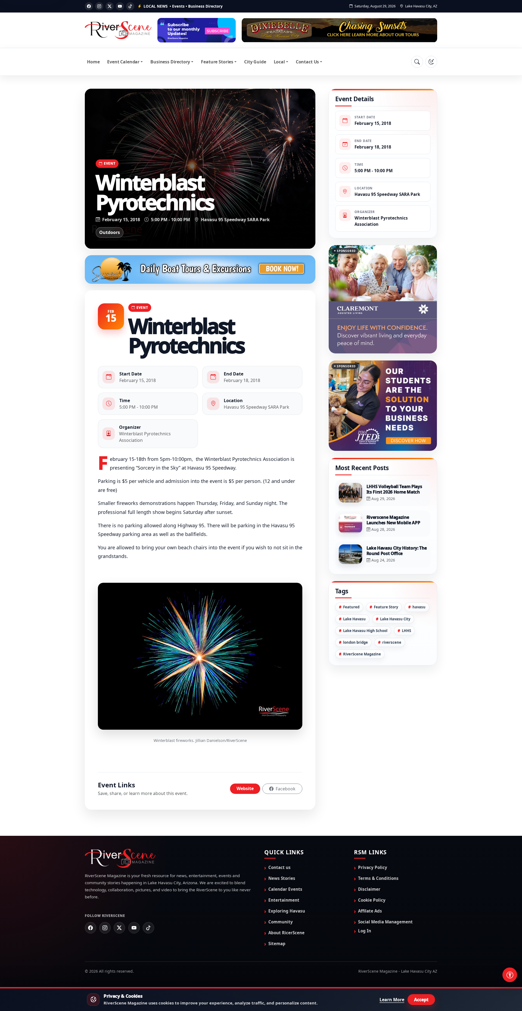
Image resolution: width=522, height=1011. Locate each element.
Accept (421, 1000)
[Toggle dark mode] (431, 62)
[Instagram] (99, 6)
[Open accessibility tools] (509, 974)
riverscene (391, 615)
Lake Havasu (354, 591)
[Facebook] (89, 6)
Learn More (392, 1000)
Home (93, 62)
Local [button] (279, 62)
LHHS (406, 603)
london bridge (355, 615)
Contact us (279, 867)
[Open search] (417, 62)
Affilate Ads (370, 911)
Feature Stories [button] (217, 62)
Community (280, 921)
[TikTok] (130, 6)
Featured (351, 579)
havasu (418, 579)
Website (245, 788)
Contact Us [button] (307, 62)
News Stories (281, 878)
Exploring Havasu (286, 911)
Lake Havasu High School (365, 603)
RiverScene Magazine (362, 626)
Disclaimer (369, 889)
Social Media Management (385, 921)
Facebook (285, 789)
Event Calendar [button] (123, 62)
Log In (364, 930)
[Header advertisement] (196, 30)
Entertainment (283, 900)
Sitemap (276, 943)
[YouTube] (120, 6)
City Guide (255, 62)
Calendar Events (285, 889)
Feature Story (386, 579)
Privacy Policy (372, 867)
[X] (109, 6)
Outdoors (109, 232)
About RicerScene (286, 932)
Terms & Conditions (378, 878)
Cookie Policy (372, 900)
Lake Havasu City (395, 591)
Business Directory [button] (170, 62)
